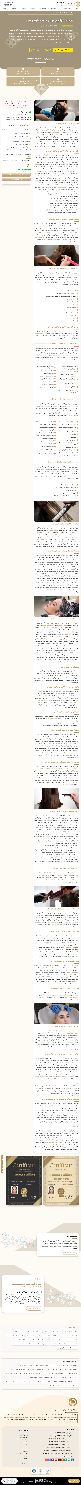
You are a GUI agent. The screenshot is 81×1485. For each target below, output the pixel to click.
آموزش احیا (75, 623)
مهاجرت (49, 590)
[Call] (4, 1481)
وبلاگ (4, 8)
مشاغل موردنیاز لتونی (71, 1373)
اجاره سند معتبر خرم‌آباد (11, 1373)
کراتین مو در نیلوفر (72, 1340)
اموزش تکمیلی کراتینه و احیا (65, 769)
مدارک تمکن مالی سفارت (57, 1365)
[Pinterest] (56, 1460)
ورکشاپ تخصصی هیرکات (70, 1332)
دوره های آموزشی (24, 1435)
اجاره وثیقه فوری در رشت (70, 1369)
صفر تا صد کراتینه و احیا (68, 947)
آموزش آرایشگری (62, 625)
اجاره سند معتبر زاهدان (26, 1365)
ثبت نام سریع (73, 1481)
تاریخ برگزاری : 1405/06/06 (40, 58)
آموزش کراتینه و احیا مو (52, 718)
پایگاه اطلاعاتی (24, 1442)
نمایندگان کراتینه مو (54, 1142)
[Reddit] (62, 1460)
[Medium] (65, 1460)
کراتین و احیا (70, 834)
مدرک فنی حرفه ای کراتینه (47, 746)
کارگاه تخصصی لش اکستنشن (69, 1336)
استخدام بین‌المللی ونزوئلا (54, 1369)
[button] (2, 1156)
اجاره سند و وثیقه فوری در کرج (36, 1369)
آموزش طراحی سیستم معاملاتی (27, 1382)
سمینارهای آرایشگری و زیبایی (50, 1336)
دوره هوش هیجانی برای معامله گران (67, 1377)
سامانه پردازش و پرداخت (21, 1440)
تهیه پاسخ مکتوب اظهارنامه (70, 1386)
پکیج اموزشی (66, 8)
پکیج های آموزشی (23, 1437)
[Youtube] (52, 1460)
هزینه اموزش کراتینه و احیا (58, 924)
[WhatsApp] (9, 1481)
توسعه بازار (25, 1456)
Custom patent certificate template (53, 1373)
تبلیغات (26, 1458)
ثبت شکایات (25, 1449)
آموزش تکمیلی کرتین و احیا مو (48, 1076)
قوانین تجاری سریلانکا (44, 1382)
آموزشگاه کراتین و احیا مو (47, 130)
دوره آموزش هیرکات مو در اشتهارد (39, 1340)
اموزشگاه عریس (39, 333)
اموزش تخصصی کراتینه (63, 1076)
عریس (59, 130)
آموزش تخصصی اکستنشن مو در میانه (22, 1344)
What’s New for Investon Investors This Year (42, 1377)
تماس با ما (25, 1447)
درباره (27, 1444)
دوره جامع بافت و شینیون (41, 1344)
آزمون (33, 8)
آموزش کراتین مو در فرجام (33, 1336)
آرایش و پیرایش (65, 634)
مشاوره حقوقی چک (55, 1386)
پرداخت (24, 8)
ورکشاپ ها (54, 8)
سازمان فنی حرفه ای (47, 625)
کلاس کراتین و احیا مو (72, 972)
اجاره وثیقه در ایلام (72, 1365)
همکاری (14, 8)
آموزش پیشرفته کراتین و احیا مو (48, 769)
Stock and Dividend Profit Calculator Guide (65, 1382)
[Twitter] (49, 1460)
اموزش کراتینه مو (54, 132)
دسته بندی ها (24, 1463)
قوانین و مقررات (24, 1451)
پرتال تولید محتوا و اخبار (22, 1454)
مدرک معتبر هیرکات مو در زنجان (15, 1336)
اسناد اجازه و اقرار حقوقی (41, 1365)
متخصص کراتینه (62, 187)
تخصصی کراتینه (49, 968)
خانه (71, 12)
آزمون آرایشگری (74, 832)
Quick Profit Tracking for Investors (30, 1373)
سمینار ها (43, 8)
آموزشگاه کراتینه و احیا (52, 530)
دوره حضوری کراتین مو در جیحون (52, 1332)
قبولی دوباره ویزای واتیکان (18, 1369)
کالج (77, 8)
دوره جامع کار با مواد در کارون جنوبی (67, 1348)
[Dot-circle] (46, 1460)
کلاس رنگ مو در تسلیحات (57, 1340)
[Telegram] (15, 1481)
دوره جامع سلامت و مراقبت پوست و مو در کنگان (28, 1332)
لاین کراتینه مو (65, 832)
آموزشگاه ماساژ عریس (21, 1340)
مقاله (53, 1138)
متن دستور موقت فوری (10, 1382)
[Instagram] (59, 1460)
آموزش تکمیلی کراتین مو (72, 1033)
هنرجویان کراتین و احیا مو (71, 997)
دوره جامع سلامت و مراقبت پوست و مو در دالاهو (64, 1344)
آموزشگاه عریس (43, 155)
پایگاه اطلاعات (47, 1140)
